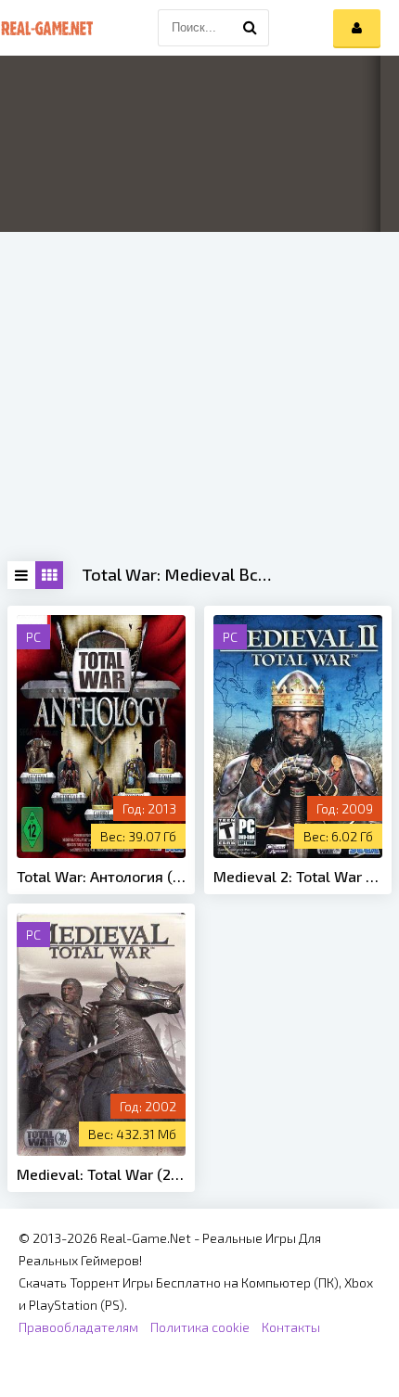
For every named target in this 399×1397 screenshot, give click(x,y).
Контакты (291, 1327)
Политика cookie (200, 1327)
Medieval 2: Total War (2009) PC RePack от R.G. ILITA (297, 876)
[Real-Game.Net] (46, 28)
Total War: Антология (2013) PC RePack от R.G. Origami (101, 876)
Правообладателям (78, 1327)
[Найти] (250, 27)
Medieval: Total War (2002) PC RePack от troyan (101, 1174)
